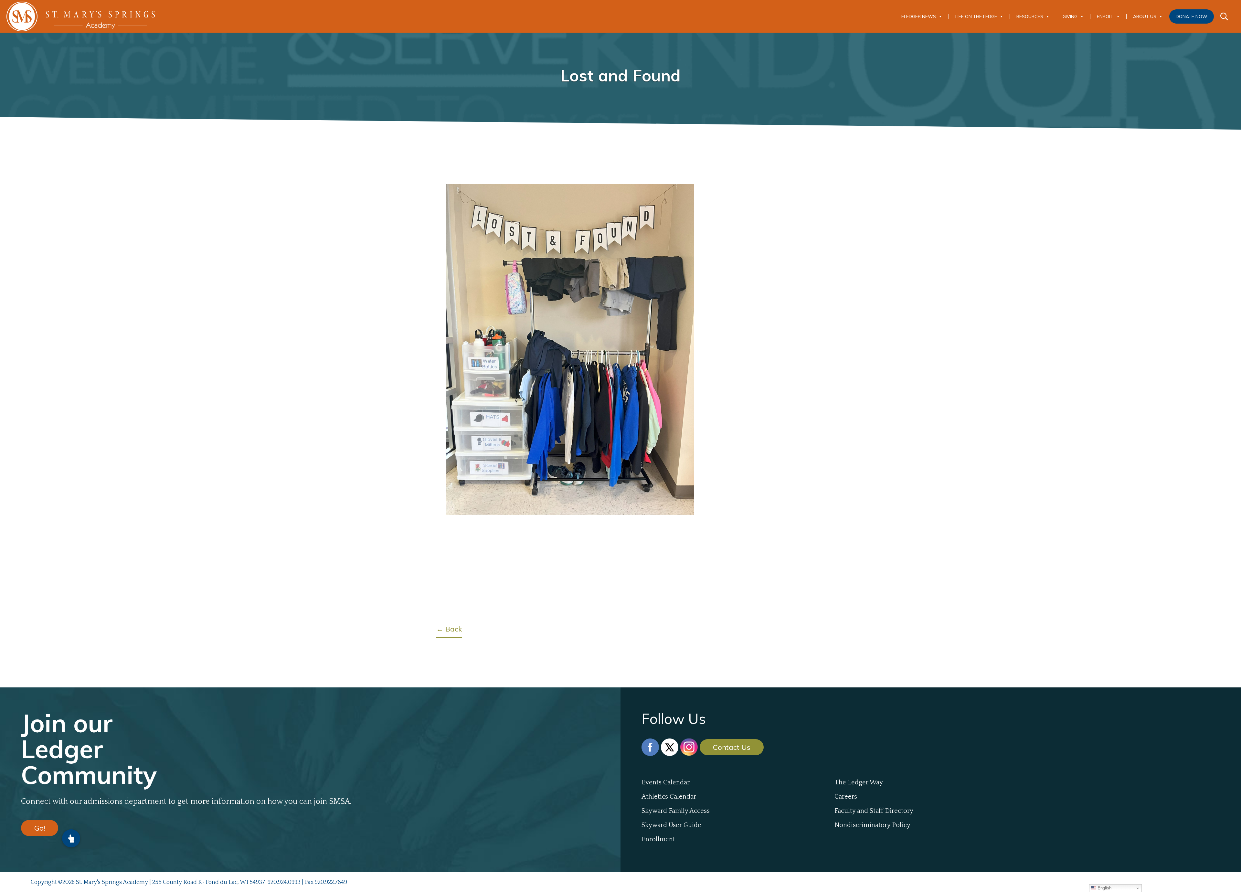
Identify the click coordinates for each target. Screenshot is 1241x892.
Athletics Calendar (669, 796)
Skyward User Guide (671, 825)
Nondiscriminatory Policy (872, 825)
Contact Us (731, 747)
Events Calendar (666, 782)
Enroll (1105, 16)
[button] (71, 838)
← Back (449, 628)
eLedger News (918, 16)
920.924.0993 (284, 882)
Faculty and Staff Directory (873, 810)
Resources (1029, 16)
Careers (845, 796)
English (1103, 888)
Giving (1070, 16)
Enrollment (658, 839)
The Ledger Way (858, 782)
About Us (1144, 16)
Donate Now (1191, 16)
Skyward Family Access (676, 810)
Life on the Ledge (976, 16)
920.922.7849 (331, 882)
